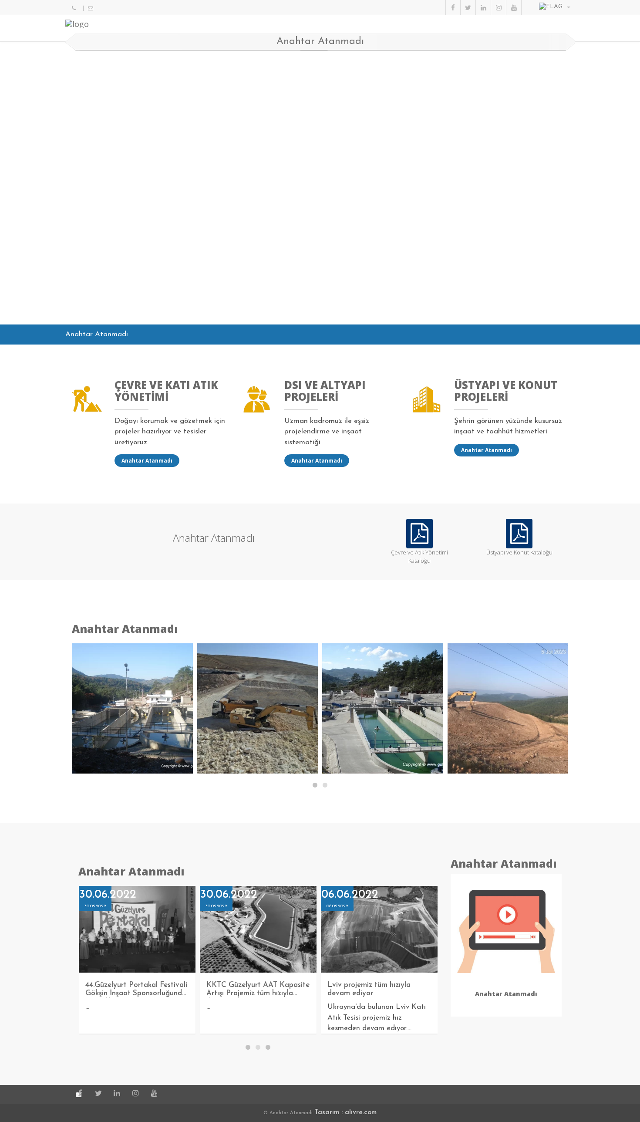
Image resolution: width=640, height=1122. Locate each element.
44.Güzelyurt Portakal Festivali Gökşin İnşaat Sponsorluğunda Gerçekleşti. (136, 993)
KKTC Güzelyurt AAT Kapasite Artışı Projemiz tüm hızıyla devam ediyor (258, 993)
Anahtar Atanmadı (146, 460)
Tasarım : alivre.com (345, 1112)
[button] (555, 7)
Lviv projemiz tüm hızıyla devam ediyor (369, 989)
